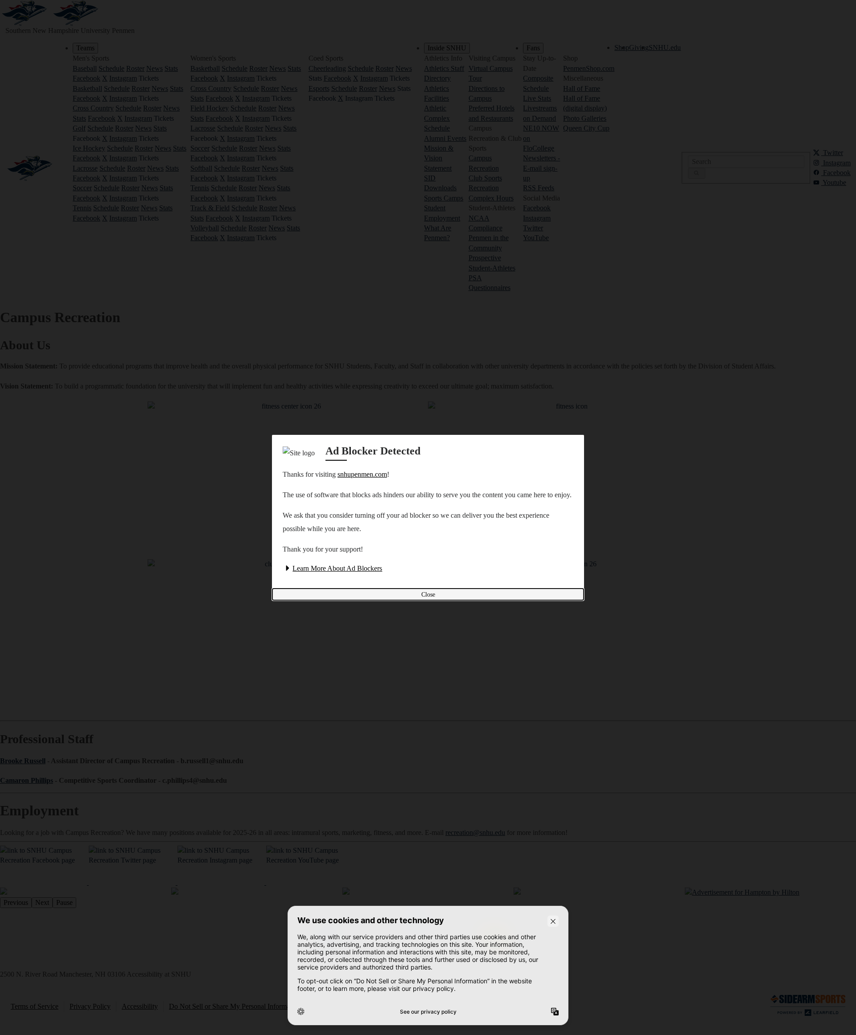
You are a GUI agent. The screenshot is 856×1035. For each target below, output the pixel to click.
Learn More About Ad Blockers (337, 568)
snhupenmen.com (362, 474)
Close (428, 594)
